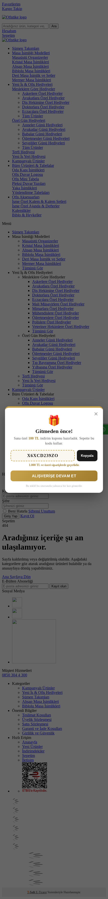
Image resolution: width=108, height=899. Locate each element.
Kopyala (87, 456)
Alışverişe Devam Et (54, 476)
